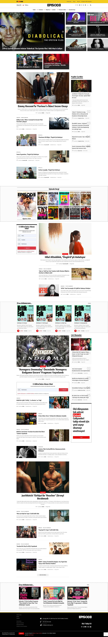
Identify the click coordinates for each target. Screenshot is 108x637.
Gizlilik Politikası (30, 251)
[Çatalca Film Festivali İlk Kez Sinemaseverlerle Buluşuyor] (26, 452)
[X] (77, 5)
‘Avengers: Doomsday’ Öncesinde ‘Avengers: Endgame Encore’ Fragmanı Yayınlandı (43, 371)
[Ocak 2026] (75, 212)
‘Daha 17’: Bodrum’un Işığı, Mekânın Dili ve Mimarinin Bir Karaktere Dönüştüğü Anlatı (80, 113)
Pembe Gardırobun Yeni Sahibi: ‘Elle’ (97, 22)
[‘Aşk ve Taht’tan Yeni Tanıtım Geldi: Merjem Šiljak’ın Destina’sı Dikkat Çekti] (82, 274)
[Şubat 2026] (64, 212)
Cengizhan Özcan (81, 118)
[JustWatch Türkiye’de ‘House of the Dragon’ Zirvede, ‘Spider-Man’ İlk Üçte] (81, 86)
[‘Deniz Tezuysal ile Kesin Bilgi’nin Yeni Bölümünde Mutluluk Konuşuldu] (54, 593)
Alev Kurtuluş (80, 373)
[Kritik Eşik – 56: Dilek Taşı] (63, 313)
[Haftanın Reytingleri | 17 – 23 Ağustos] (29, 61)
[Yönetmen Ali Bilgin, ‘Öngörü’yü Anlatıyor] (26, 140)
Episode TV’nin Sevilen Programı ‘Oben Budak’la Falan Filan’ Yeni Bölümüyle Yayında (28, 603)
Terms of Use (12, 634)
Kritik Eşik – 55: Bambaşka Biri (80, 323)
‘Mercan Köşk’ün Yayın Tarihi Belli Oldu (27, 513)
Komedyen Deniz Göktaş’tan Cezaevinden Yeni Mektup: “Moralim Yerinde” (55, 65)
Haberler (37, 103)
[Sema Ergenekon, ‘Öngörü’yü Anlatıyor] (59, 156)
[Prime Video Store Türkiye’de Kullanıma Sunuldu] (26, 419)
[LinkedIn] (83, 5)
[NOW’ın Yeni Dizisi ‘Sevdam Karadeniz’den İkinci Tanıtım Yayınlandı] (59, 435)
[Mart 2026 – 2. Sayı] (42, 212)
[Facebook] (76, 5)
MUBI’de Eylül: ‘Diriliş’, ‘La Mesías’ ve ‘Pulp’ (29, 400)
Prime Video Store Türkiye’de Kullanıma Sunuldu (52, 416)
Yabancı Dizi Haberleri (46, 103)
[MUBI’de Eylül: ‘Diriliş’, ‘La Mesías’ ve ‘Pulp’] (59, 402)
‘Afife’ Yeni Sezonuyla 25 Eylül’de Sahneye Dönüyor (75, 288)
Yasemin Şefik (46, 144)
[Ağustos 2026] (26, 204)
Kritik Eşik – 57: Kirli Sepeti (42, 323)
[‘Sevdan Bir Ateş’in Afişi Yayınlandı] (59, 548)
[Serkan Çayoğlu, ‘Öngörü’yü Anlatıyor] (26, 173)
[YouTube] (80, 5)
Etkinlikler (40, 446)
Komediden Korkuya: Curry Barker (81, 388)
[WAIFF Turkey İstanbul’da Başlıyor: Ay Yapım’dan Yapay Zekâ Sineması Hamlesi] (26, 565)
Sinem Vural (80, 150)
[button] (21, 633)
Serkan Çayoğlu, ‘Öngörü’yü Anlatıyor (49, 170)
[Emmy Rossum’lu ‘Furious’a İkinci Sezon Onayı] (42, 88)
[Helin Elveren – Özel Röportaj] (97, 45)
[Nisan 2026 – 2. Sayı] (75, 198)
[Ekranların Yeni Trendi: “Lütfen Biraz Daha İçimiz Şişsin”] (76, 18)
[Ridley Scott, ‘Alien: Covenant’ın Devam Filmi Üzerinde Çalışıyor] (59, 123)
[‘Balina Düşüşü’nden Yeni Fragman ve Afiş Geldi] (32, 31)
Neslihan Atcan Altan (81, 390)
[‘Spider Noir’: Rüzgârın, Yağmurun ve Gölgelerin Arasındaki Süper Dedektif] (97, 31)
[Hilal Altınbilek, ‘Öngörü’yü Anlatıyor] (65, 239)
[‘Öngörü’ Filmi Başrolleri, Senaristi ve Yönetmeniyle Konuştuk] (76, 31)
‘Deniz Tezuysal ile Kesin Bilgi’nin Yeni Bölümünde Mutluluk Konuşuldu (53, 602)
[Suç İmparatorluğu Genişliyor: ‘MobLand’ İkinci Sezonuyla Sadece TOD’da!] (76, 45)
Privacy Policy (5, 634)
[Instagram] (81, 5)
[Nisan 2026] (86, 198)
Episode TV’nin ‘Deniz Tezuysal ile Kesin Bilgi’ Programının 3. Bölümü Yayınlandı (77, 603)
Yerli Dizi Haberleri (25, 429)
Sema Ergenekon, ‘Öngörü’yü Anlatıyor (27, 154)
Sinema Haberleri (24, 117)
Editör (43, 112)
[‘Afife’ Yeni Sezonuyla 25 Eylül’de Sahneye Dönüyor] (49, 290)
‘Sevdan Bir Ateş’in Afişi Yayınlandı (26, 546)
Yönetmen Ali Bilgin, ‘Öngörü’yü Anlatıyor (50, 137)
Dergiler (81, 437)
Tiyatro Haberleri (69, 286)
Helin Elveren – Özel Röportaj (98, 48)
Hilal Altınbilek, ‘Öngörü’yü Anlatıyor (65, 257)
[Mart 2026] (53, 212)
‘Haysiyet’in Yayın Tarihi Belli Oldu (48, 530)
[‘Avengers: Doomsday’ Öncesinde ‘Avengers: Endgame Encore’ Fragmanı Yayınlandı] (42, 351)
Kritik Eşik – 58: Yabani (22, 323)
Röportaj (18, 152)
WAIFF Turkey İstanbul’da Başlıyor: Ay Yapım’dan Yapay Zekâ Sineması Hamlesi (52, 562)
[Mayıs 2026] (64, 198)
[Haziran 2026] (53, 198)
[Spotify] (85, 5)
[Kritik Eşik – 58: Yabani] (25, 313)
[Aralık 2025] (86, 212)
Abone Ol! (19, 5)
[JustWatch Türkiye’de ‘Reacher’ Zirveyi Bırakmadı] (42, 477)
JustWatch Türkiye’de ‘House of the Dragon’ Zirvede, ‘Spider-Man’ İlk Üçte (81, 95)
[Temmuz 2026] (42, 198)
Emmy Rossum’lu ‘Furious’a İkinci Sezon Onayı (43, 106)
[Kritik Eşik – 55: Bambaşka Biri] (82, 313)
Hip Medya (31, 635)
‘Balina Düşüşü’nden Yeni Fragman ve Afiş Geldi (32, 48)
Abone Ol (28, 248)
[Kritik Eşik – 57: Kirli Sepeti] (44, 313)
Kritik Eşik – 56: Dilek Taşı (60, 323)
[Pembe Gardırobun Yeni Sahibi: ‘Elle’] (97, 18)
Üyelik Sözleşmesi (21, 251)
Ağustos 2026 (27, 218)
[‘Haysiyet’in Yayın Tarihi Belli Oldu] (26, 532)
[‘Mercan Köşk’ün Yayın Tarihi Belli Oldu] (59, 516)
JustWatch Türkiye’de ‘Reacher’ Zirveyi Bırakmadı (43, 497)
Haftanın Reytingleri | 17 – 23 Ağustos (28, 67)
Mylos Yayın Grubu (37, 633)
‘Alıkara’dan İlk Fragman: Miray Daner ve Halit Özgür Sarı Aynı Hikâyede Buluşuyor (80, 354)
